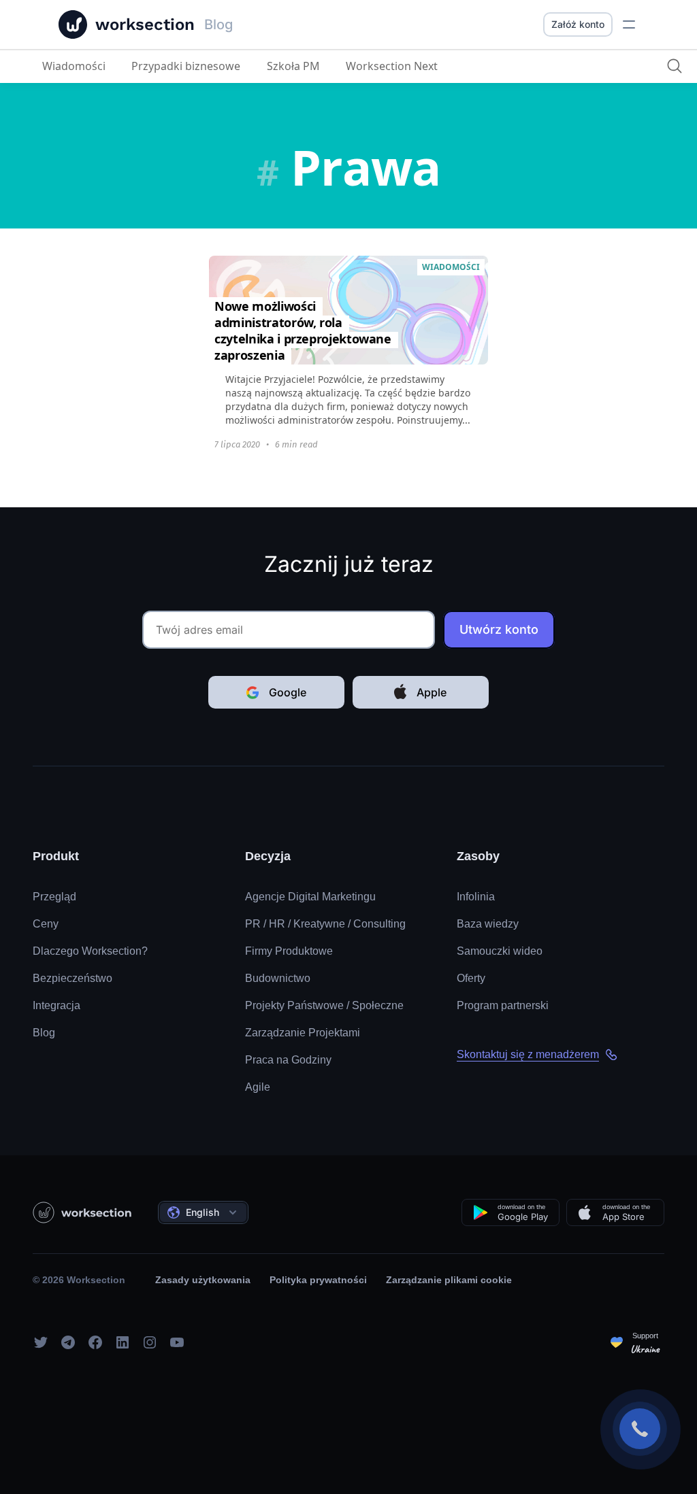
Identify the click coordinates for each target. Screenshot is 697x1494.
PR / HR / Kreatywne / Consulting (325, 924)
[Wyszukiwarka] (674, 66)
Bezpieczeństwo (72, 978)
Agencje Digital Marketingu (310, 896)
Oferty (471, 978)
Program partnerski (503, 1005)
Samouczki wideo (499, 951)
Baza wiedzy (488, 924)
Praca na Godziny (288, 1060)
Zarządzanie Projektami (302, 1032)
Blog (44, 1032)
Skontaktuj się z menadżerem (528, 1054)
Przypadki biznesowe (185, 65)
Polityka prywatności (318, 1279)
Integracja (56, 1005)
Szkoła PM (293, 65)
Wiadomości (74, 65)
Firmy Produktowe (289, 951)
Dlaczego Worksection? (90, 951)
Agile (257, 1087)
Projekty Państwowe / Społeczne (324, 1005)
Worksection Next (392, 65)
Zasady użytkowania (202, 1279)
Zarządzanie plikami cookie (449, 1279)
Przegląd (54, 896)
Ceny (46, 924)
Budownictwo (277, 978)
